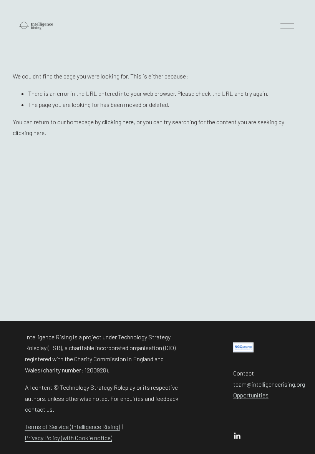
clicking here (118, 121)
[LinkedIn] (237, 436)
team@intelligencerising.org (269, 384)
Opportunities (251, 395)
